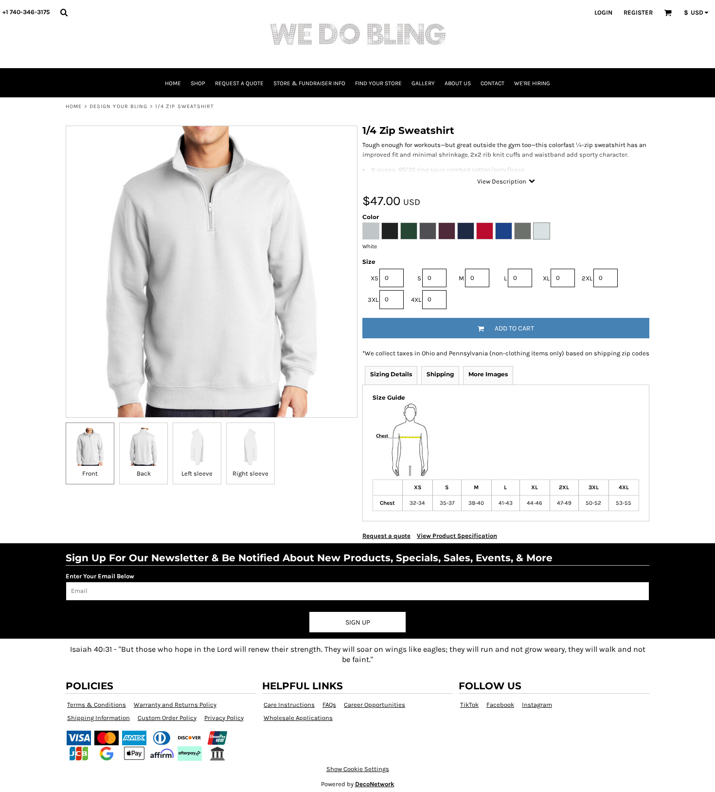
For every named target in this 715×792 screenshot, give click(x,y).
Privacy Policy (224, 717)
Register (638, 12)
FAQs (329, 704)
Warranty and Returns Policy (175, 704)
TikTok (469, 704)
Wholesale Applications (298, 717)
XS (374, 278)
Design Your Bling (118, 106)
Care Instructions (289, 704)
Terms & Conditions (96, 704)
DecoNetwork (374, 784)
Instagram (537, 704)
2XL (587, 278)
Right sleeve (250, 473)
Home (74, 106)
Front (90, 473)
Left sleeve (197, 473)
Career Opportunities (374, 704)
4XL (416, 299)
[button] (64, 12)
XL (546, 278)
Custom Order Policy (167, 717)
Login (603, 12)
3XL (373, 299)
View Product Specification (457, 535)
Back (144, 473)
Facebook (500, 704)
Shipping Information (98, 717)
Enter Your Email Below (100, 576)
